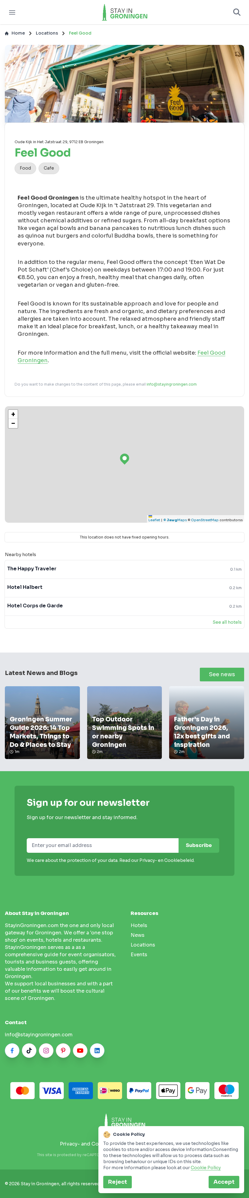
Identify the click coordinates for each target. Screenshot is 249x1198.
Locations (47, 33)
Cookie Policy (206, 1167)
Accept (223, 1182)
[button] (13, 414)
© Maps (175, 520)
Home (18, 33)
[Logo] (124, 12)
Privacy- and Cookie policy (92, 1144)
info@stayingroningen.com (172, 384)
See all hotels (227, 622)
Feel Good (80, 33)
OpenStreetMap (205, 520)
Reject (117, 1182)
